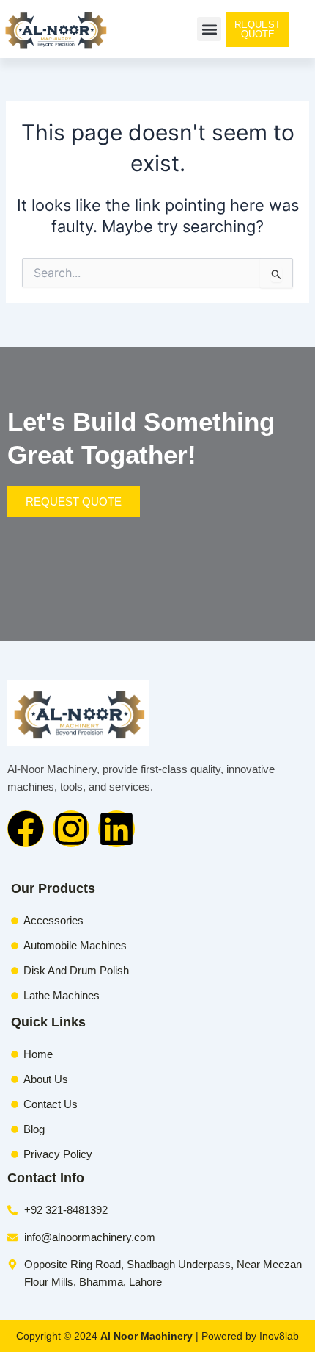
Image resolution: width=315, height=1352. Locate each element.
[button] (209, 29)
